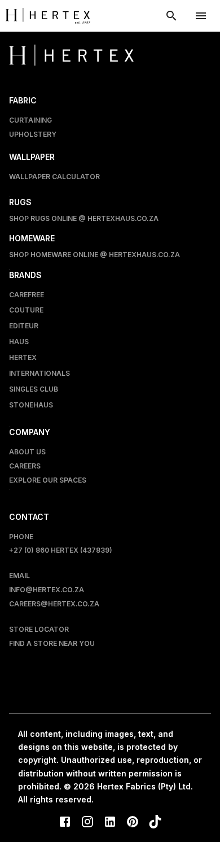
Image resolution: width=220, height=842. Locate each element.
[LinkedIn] (110, 823)
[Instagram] (87, 823)
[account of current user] (200, 15)
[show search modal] (171, 16)
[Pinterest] (132, 823)
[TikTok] (155, 823)
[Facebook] (65, 823)
